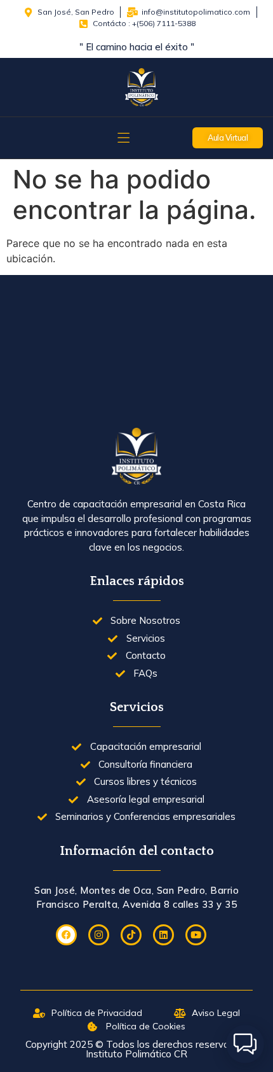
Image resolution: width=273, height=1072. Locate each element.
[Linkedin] (163, 934)
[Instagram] (98, 934)
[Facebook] (66, 934)
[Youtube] (195, 934)
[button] (245, 1044)
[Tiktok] (131, 934)
